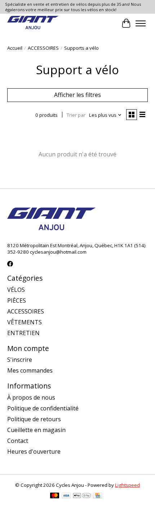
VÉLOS (16, 290)
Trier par (76, 115)
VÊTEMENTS (24, 322)
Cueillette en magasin (36, 430)
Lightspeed (127, 485)
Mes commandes (30, 370)
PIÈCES (16, 300)
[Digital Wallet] (82, 496)
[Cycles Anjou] (32, 23)
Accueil (14, 48)
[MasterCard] (54, 496)
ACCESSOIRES (43, 48)
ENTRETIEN (23, 333)
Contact (17, 441)
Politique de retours (34, 419)
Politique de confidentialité (43, 408)
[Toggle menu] (140, 23)
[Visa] (66, 496)
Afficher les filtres (77, 95)
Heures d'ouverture (34, 451)
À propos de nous (31, 397)
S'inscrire (19, 360)
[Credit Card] (97, 496)
